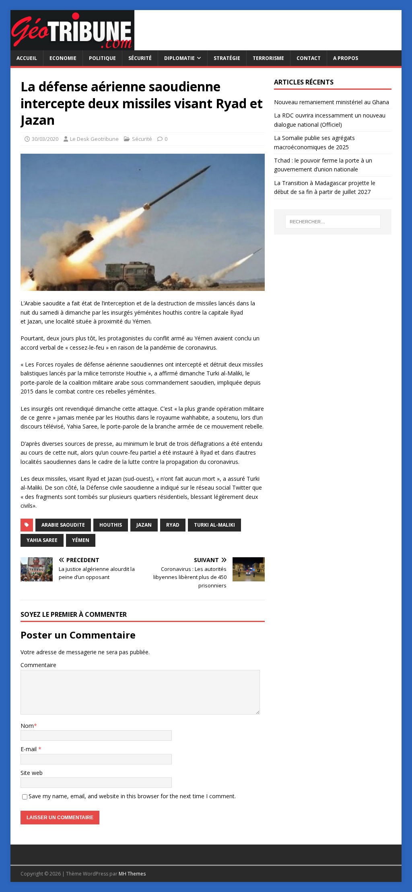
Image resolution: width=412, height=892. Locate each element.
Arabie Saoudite (63, 524)
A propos (345, 58)
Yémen (80, 540)
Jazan (144, 524)
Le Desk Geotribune (94, 138)
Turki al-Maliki (214, 524)
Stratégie (227, 58)
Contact (309, 58)
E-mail (29, 749)
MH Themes (132, 873)
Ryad (172, 524)
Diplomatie (179, 58)
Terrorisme (268, 58)
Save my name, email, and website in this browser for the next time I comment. (132, 796)
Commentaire (38, 665)
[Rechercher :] (333, 222)
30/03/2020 (45, 138)
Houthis (110, 524)
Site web (32, 773)
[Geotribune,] (72, 45)
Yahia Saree (42, 540)
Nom (27, 725)
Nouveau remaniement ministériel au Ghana (332, 102)
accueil (26, 58)
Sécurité (140, 58)
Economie (62, 58)
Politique (102, 58)
